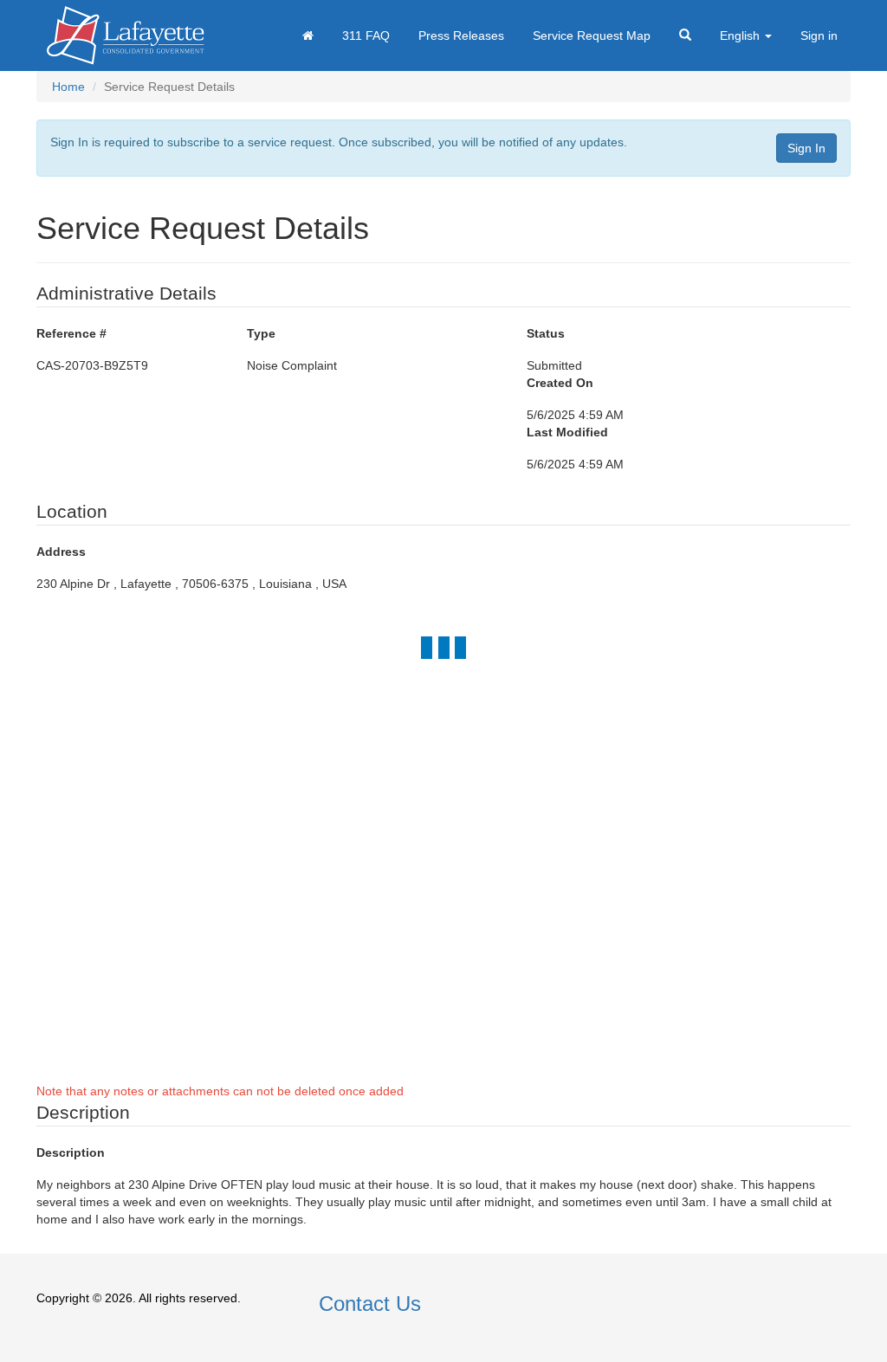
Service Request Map (592, 35)
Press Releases (461, 35)
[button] (685, 35)
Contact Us (370, 1303)
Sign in (819, 35)
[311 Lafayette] (125, 36)
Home (68, 87)
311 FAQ (366, 35)
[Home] (308, 35)
